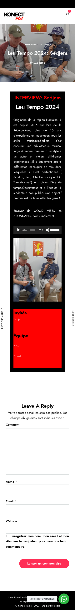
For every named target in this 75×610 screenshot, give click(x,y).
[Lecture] (18, 230)
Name (10, 481)
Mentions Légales (57, 597)
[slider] (55, 229)
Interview (30, 45)
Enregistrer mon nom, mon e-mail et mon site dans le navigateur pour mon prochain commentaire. (37, 541)
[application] (37, 230)
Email (9, 501)
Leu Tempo (45, 45)
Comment (12, 424)
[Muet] (47, 230)
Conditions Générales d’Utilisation (26, 597)
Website (11, 521)
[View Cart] (67, 14)
